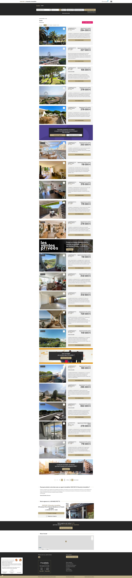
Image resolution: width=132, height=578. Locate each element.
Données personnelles (70, 576)
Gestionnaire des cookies (89, 576)
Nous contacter (69, 570)
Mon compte (105, 1)
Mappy (48, 549)
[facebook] (39, 557)
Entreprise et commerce (71, 565)
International (68, 569)
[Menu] (111, 1)
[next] (62, 480)
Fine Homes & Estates (70, 566)
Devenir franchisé (69, 563)
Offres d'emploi (69, 562)
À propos (68, 568)
